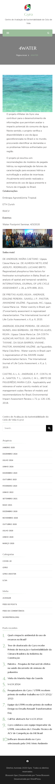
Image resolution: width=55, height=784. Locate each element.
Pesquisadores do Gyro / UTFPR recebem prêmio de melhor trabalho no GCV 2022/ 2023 (30, 694)
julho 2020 (8, 530)
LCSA (5, 580)
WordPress (35, 779)
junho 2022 (8, 492)
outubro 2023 (10, 479)
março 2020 (8, 543)
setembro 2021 (10, 498)
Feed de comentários (13, 611)
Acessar (7, 598)
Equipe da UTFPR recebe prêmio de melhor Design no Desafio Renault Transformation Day (30, 708)
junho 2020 (8, 537)
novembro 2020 (10, 518)
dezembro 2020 (10, 511)
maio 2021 (7, 505)
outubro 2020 (10, 524)
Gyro (28, 14)
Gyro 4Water (9, 574)
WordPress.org (11, 617)
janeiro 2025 (9, 447)
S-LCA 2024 (14, 684)
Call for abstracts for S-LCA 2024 (25, 718)
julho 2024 (8, 460)
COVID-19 (7, 561)
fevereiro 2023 (10, 486)
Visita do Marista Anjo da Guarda (25, 678)
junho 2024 (8, 466)
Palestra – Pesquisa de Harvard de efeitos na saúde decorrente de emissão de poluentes (29, 668)
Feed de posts (10, 604)
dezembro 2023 (10, 473)
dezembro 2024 (10, 454)
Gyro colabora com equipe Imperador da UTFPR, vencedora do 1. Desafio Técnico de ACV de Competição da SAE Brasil (30, 729)
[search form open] (48, 33)
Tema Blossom (42, 775)
